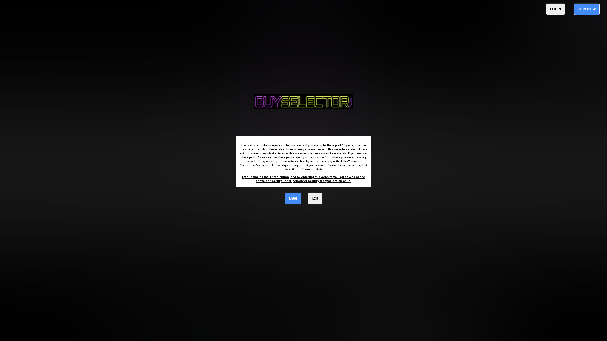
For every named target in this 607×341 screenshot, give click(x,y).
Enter (293, 198)
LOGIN (555, 9)
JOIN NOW (587, 9)
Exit (315, 198)
